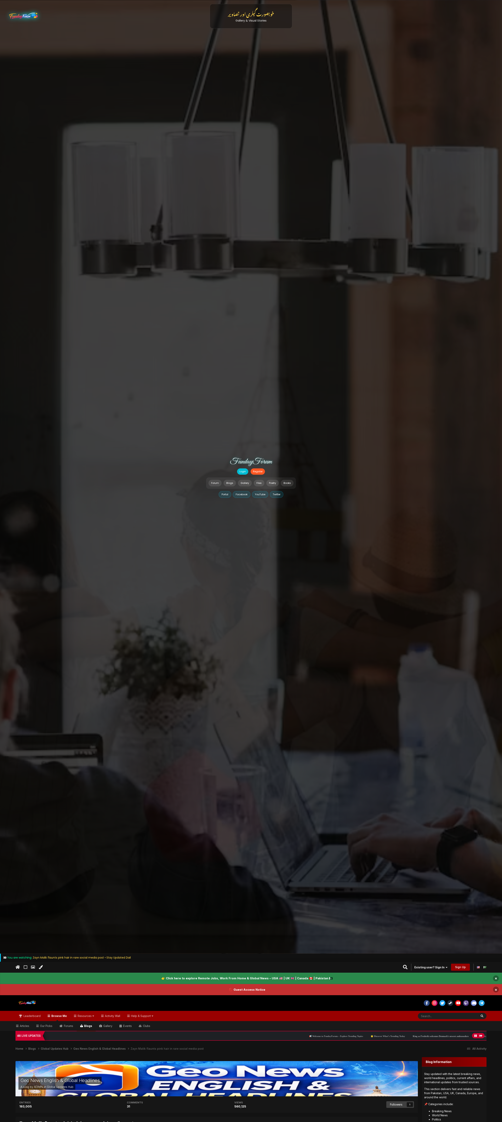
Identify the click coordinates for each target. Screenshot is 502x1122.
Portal (225, 494)
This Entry (466, 1015)
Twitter (276, 494)
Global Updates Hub (60, 1087)
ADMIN (38, 1087)
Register (258, 471)
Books (287, 483)
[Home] (17, 967)
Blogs (229, 483)
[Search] (482, 1016)
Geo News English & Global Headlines (60, 1080)
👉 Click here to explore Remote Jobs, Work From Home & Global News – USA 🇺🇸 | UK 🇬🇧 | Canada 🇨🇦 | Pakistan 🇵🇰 (247, 978)
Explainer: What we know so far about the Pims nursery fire (390, 1036)
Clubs (146, 1026)
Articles (24, 1026)
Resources (84, 1016)
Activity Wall (112, 1016)
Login (242, 471)
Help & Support (141, 1016)
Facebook (241, 494)
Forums (68, 1026)
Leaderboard (32, 1016)
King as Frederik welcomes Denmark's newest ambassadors (326, 1036)
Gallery (245, 483)
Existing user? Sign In (430, 967)
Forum (215, 483)
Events (127, 1026)
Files (259, 483)
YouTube (260, 494)
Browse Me (59, 1016)
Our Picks (45, 1026)
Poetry (272, 483)
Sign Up (460, 967)
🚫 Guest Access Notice (247, 989)
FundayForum (251, 462)
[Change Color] (41, 967)
